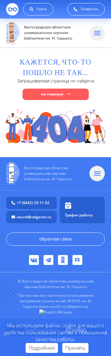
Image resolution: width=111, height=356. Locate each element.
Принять (75, 348)
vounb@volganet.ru (34, 217)
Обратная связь (55, 239)
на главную (52, 94)
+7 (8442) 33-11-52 (33, 202)
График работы (79, 215)
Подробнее (42, 348)
